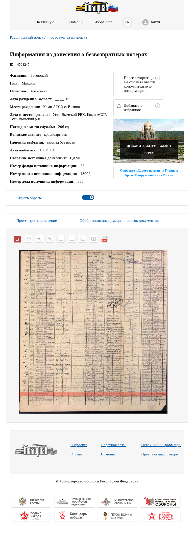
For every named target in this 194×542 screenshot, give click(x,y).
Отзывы (76, 454)
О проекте (78, 445)
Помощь (108, 454)
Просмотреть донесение (36, 221)
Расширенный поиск (26, 37)
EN (127, 22)
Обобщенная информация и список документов (119, 221)
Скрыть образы (29, 198)
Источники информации (161, 445)
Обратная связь (113, 445)
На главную (44, 22)
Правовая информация (160, 454)
